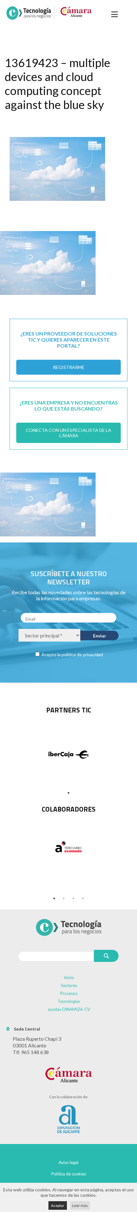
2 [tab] (64, 898)
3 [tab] (73, 898)
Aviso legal (68, 1162)
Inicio (69, 977)
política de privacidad (82, 654)
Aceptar (57, 1205)
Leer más (80, 1205)
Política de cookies (68, 1173)
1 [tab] (68, 793)
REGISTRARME (68, 367)
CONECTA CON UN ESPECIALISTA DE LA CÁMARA (68, 432)
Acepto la (71, 654)
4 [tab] (83, 898)
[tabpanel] (68, 846)
